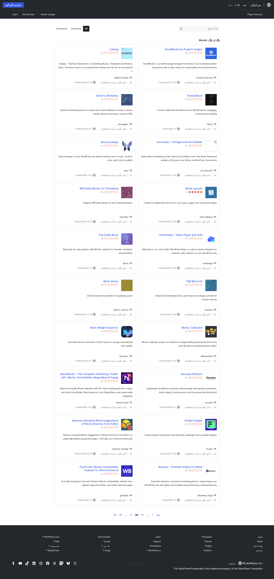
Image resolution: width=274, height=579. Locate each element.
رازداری (259, 550)
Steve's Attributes (107, 95)
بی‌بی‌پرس (53, 546)
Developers (155, 546)
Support (157, 541)
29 (120, 514)
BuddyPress (52, 550)
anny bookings (109, 142)
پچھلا (158, 515)
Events (107, 541)
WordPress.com (50, 537)
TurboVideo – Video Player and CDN (181, 234)
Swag (106, 550)
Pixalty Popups (194, 420)
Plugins (208, 546)
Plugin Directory (255, 14)
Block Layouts (194, 188)
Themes (208, 541)
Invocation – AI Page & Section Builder (180, 142)
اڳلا (115, 515)
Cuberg (113, 49)
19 (142, 514)
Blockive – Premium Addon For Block (180, 466)
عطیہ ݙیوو (105, 546)
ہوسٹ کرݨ (258, 546)
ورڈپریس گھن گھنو (13, 5)
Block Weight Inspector (104, 327)
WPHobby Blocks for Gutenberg (99, 188)
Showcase (207, 537)
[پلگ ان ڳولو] (181, 29)
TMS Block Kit (194, 281)
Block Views (110, 281)
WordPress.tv (153, 550)
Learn (158, 537)
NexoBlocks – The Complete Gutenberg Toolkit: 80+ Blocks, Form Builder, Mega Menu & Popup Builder (89, 376)
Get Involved (104, 537)
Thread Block (195, 95)
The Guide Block (108, 234)
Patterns (208, 550)
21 (131, 514)
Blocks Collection (192, 327)
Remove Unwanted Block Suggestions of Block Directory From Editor (95, 422)
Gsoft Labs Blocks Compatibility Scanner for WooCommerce (98, 468)
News (260, 541)
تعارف (260, 537)
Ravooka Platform (192, 374)
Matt (56, 541)
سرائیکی (231, 563)
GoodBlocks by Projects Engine (184, 49)
